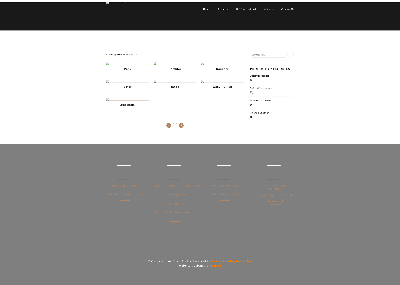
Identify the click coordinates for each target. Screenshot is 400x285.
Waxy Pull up (222, 86)
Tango (175, 86)
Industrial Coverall (260, 100)
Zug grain (127, 104)
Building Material (259, 75)
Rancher (222, 69)
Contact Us (287, 9)
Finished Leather (259, 112)
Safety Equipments (261, 88)
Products (223, 9)
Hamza (216, 265)
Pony (127, 69)
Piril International (246, 9)
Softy (128, 86)
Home (206, 9)
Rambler (175, 69)
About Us (268, 9)
